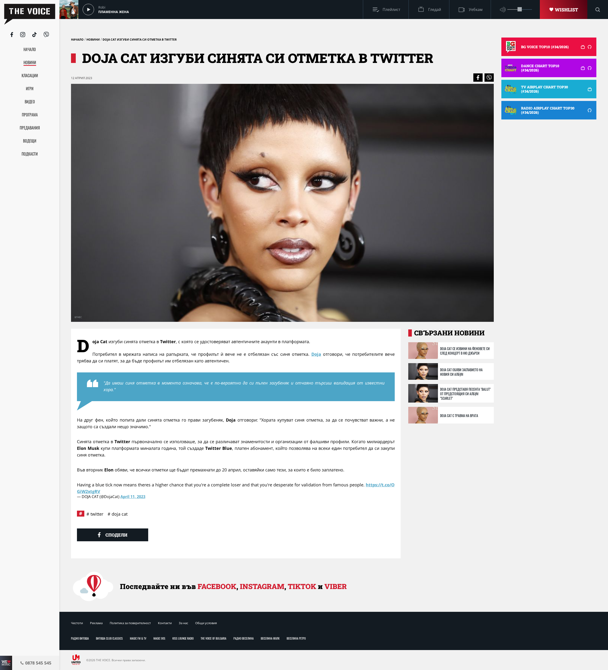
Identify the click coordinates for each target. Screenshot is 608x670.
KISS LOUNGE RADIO (183, 638)
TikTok (302, 586)
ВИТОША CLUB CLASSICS (109, 638)
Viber (335, 586)
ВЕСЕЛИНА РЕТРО (296, 638)
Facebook (217, 586)
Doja (316, 354)
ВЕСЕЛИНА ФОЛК (270, 638)
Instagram (262, 586)
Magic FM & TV (138, 638)
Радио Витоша (80, 638)
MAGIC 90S (159, 638)
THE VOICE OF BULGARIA (213, 638)
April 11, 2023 (132, 496)
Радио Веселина (243, 638)
